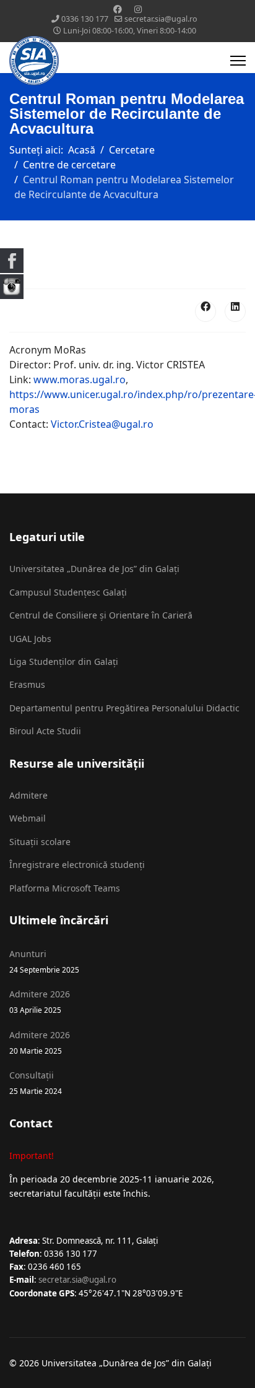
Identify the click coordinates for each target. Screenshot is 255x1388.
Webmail (27, 818)
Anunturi (44, 961)
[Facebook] (117, 9)
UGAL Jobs (30, 638)
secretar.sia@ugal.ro (160, 19)
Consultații (35, 1082)
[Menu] (238, 60)
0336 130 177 (84, 19)
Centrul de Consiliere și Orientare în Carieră (100, 615)
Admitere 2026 (39, 1001)
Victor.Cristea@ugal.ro (102, 424)
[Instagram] (138, 9)
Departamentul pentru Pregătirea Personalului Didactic (124, 708)
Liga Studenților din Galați (63, 661)
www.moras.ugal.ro (79, 379)
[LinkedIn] (235, 311)
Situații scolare (40, 842)
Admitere (28, 795)
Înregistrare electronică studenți (77, 864)
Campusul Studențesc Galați (68, 592)
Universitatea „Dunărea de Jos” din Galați (94, 569)
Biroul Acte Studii (45, 731)
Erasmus (27, 684)
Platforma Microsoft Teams (64, 888)
